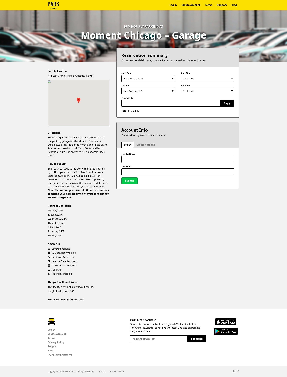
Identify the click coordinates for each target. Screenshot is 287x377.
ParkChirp (53, 5)
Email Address (128, 154)
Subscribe (197, 338)
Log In (173, 5)
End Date (125, 85)
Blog (234, 5)
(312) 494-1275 (75, 299)
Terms (208, 5)
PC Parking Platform (60, 354)
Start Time (186, 73)
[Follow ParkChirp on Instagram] (238, 371)
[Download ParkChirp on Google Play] (226, 331)
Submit (129, 180)
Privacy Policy (56, 342)
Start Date (126, 73)
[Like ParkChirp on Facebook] (234, 371)
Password (125, 166)
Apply (227, 103)
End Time (185, 85)
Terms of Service (116, 371)
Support (222, 5)
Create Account (190, 5)
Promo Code (127, 98)
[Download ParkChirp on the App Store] (225, 321)
